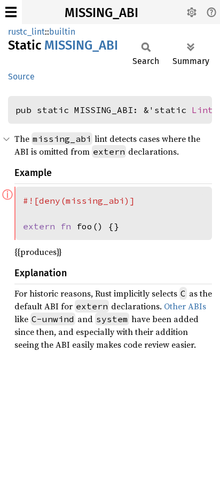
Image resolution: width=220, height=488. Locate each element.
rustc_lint (26, 32)
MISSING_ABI (101, 12)
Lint (202, 110)
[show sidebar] (11, 12)
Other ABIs (185, 306)
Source (21, 76)
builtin (62, 32)
